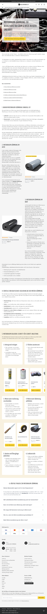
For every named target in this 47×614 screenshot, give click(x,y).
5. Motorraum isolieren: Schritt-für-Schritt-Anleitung (13, 97)
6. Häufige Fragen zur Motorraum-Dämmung (12, 100)
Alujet (3, 588)
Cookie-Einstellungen (13, 610)
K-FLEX (3, 579)
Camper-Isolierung (28, 558)
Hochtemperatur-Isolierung (7, 567)
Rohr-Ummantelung (5, 563)
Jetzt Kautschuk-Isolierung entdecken (14, 38)
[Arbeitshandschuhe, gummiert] (36, 374)
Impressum (4, 608)
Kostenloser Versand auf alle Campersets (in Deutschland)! (23, 1)
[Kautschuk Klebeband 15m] (23, 429)
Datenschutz (9, 608)
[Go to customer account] (41, 4)
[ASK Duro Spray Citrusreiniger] (10, 374)
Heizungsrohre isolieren (28, 560)
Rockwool (4, 582)
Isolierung (4, 558)
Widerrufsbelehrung (16, 608)
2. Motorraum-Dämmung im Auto (9, 89)
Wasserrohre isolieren (28, 563)
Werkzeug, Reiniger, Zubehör (7, 572)
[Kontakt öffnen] (39, 4)
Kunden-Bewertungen (28, 581)
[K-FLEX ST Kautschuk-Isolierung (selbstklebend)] (12, 226)
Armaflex (3, 577)
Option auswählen (36, 390)
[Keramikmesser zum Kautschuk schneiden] (10, 429)
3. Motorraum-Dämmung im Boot (9, 92)
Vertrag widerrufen (29, 583)
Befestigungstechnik (5, 568)
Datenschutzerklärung (25, 600)
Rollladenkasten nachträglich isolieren (31, 565)
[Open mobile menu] (2, 4)
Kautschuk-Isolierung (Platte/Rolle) (8, 560)
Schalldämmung (5, 565)
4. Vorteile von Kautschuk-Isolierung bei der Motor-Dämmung (14, 94)
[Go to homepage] (23, 4)
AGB (7, 610)
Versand (3, 610)
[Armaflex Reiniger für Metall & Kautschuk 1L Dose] (23, 374)
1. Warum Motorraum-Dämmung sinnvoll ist (11, 86)
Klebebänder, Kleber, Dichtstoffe (8, 570)
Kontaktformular (27, 579)
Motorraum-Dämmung (28, 567)
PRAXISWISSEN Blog (28, 577)
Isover (3, 584)
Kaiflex (3, 581)
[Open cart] (44, 4)
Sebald (3, 586)
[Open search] (36, 4)
